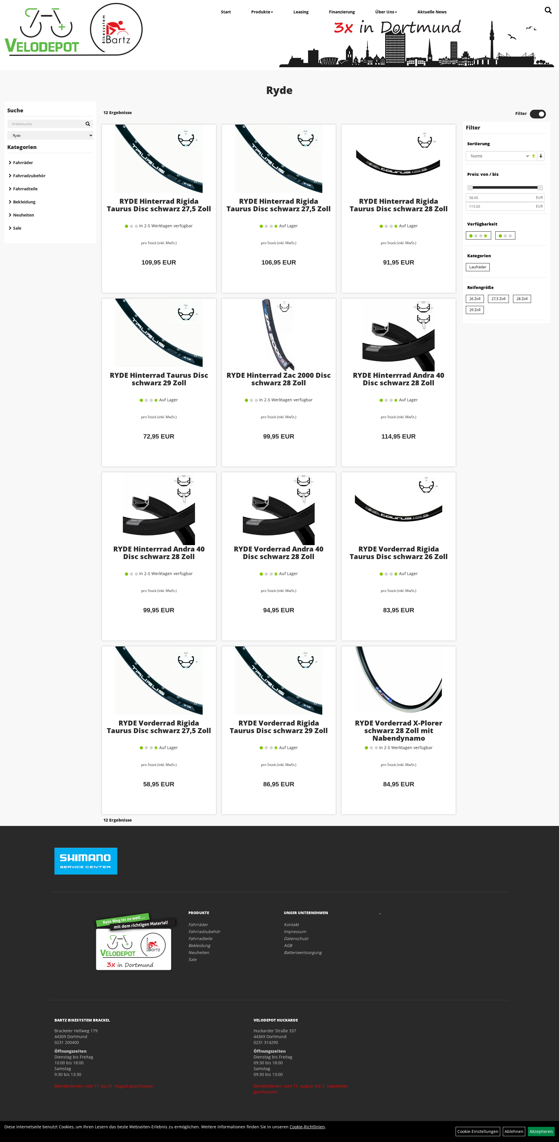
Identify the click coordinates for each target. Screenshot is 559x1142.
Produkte (260, 12)
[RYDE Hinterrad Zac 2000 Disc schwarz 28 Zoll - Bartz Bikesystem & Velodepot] (279, 335)
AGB (288, 945)
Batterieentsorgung (303, 952)
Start (226, 12)
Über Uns (384, 12)
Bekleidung (24, 202)
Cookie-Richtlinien (307, 1126)
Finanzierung (342, 12)
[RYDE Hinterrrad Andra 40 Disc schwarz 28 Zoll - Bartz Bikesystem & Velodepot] (398, 335)
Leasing (301, 12)
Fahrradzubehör (29, 175)
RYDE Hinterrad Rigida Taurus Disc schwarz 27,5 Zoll (159, 204)
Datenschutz (296, 938)
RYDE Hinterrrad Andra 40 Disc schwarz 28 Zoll (398, 378)
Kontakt (291, 924)
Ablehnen (514, 1131)
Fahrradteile (25, 188)
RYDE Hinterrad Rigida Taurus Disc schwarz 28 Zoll (399, 204)
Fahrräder (23, 162)
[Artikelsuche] (548, 10)
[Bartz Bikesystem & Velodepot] (73, 29)
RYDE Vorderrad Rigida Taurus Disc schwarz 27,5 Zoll (159, 726)
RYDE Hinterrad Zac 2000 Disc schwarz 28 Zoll (279, 378)
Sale (17, 228)
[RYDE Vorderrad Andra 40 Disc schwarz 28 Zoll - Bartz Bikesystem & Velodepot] (279, 508)
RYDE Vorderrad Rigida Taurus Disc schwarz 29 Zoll (279, 726)
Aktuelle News (432, 12)
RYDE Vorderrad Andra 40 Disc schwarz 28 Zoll (278, 552)
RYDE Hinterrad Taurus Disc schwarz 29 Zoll (159, 378)
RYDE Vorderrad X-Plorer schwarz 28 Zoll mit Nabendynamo (398, 730)
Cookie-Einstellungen (477, 1131)
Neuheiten (23, 215)
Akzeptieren (541, 1131)
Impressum (295, 931)
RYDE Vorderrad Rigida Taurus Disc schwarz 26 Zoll (399, 552)
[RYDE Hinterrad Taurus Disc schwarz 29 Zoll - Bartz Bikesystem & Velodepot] (159, 335)
